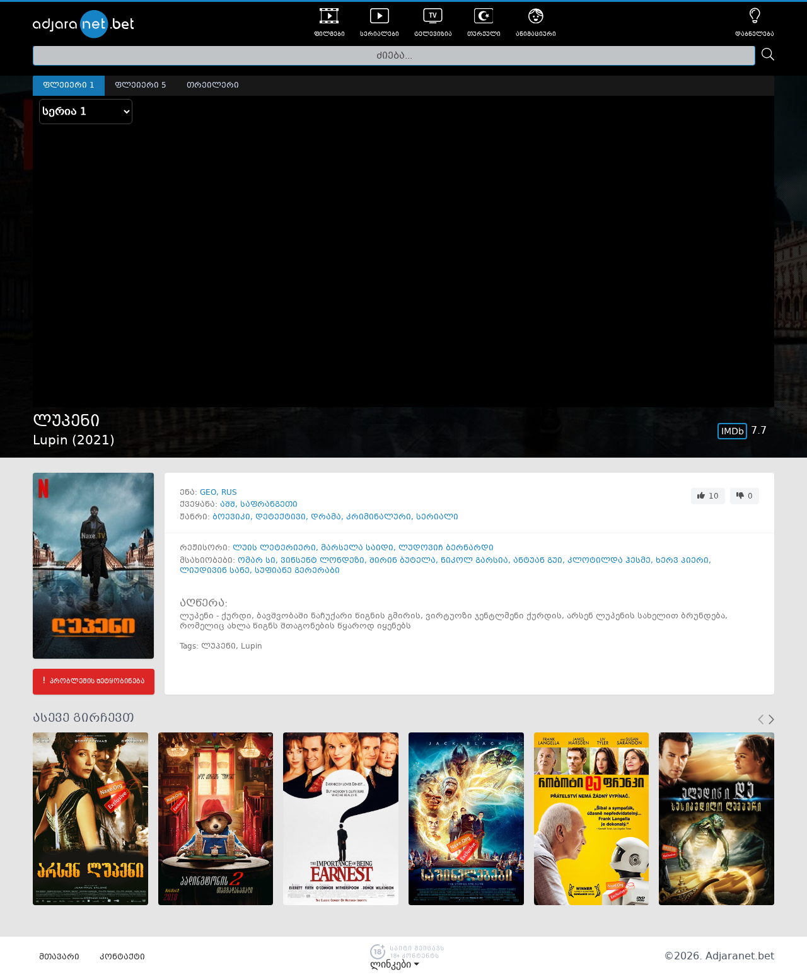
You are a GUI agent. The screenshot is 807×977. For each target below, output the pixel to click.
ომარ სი (257, 561)
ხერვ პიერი (682, 561)
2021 (93, 441)
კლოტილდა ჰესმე (609, 561)
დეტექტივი (280, 517)
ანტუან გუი (537, 561)
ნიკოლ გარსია (474, 561)
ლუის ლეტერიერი (274, 548)
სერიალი (437, 517)
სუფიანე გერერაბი (297, 571)
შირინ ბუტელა (402, 561)
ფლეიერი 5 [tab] (140, 85)
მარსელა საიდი (357, 548)
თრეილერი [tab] (213, 85)
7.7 (759, 431)
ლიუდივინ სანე (215, 571)
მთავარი (59, 957)
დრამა (326, 517)
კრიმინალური (378, 517)
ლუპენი (218, 646)
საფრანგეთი (269, 505)
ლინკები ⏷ (394, 964)
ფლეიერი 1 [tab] (69, 85)
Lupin (251, 646)
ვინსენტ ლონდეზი (322, 561)
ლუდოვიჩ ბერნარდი (446, 548)
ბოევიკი (231, 517)
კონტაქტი (122, 957)
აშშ (227, 505)
